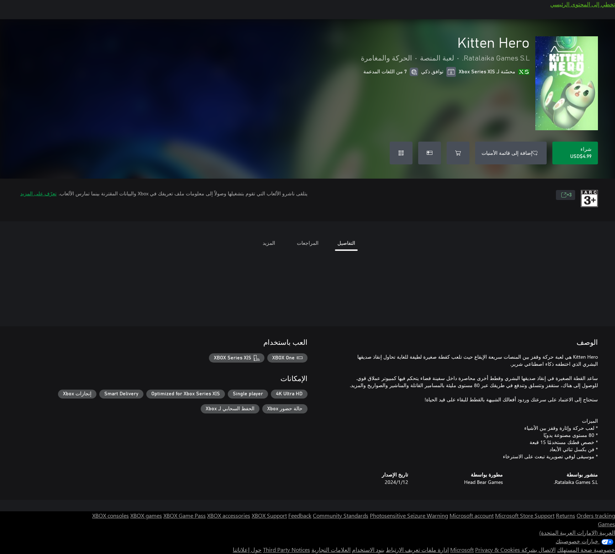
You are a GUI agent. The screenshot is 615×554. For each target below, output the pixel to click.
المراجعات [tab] (308, 242)
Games (606, 524)
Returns (565, 515)
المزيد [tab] (269, 242)
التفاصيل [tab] (346, 242)
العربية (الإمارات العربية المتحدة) (577, 532)
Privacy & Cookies (497, 549)
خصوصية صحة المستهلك (586, 549)
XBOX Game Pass (184, 515)
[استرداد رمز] (401, 153)
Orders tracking (596, 515)
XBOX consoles (110, 515)
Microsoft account (472, 515)
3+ (569, 194)
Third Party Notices (286, 549)
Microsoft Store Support (524, 515)
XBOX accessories (228, 515)
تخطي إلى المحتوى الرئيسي (582, 4)
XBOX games (146, 515)
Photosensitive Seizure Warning (409, 515)
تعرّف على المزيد (38, 193)
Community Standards (340, 515)
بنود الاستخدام (368, 549)
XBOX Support (269, 515)
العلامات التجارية (331, 549)
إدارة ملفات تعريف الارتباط (417, 549)
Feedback (299, 515)
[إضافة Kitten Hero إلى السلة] (458, 153)
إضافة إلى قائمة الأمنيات (507, 152)
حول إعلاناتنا (247, 549)
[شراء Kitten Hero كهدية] (429, 153)
